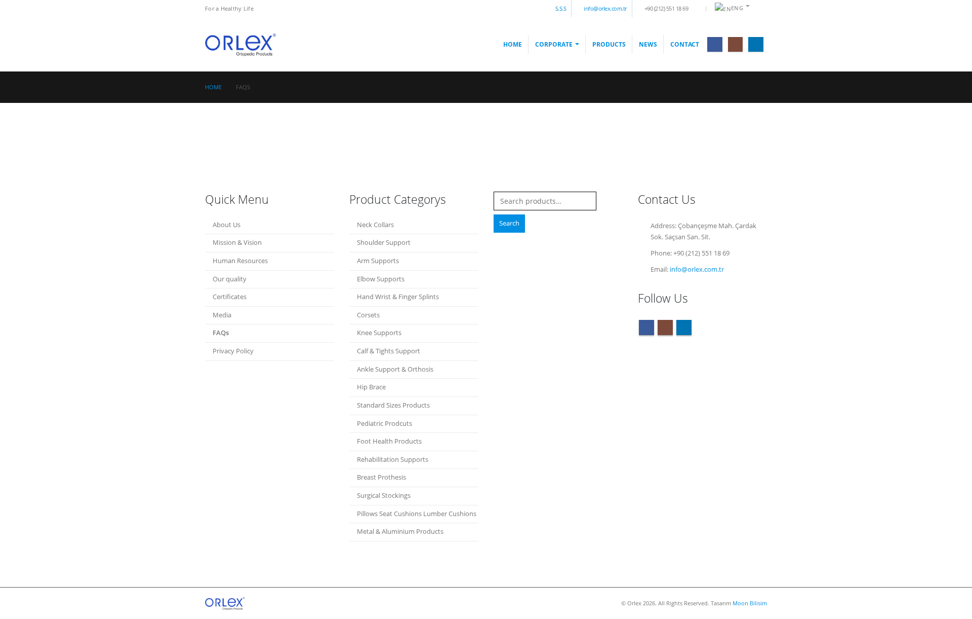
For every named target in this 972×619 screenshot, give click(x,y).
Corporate (554, 44)
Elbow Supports (380, 279)
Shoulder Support (384, 242)
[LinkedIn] (755, 44)
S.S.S (560, 8)
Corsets (368, 315)
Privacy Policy (233, 351)
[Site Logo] (241, 44)
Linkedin (684, 327)
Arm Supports (378, 261)
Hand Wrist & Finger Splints (398, 297)
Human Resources (240, 261)
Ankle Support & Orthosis (395, 369)
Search (509, 223)
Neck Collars (375, 225)
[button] (759, 8)
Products (609, 44)
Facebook (646, 327)
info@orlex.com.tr (605, 8)
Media (222, 315)
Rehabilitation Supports (392, 459)
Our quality (230, 279)
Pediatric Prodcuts (384, 423)
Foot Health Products (389, 441)
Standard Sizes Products (393, 405)
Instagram (665, 327)
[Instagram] (735, 44)
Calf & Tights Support (388, 351)
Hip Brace (371, 387)
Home (512, 44)
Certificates (230, 297)
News (648, 44)
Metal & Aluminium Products (400, 531)
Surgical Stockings (384, 495)
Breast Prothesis (381, 477)
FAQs (221, 333)
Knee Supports (379, 333)
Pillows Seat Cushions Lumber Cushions (416, 513)
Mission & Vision (237, 242)
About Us (226, 225)
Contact (684, 44)
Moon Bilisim (750, 603)
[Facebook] (714, 44)
